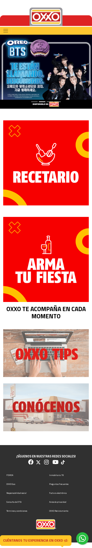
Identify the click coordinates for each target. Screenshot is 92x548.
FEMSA (9, 475)
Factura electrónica (58, 493)
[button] (7, 72)
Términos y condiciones (16, 510)
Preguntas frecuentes (58, 484)
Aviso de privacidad (57, 502)
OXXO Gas (10, 484)
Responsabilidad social (16, 493)
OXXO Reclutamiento (58, 510)
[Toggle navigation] (5, 31)
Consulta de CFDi (14, 502)
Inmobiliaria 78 (56, 475)
